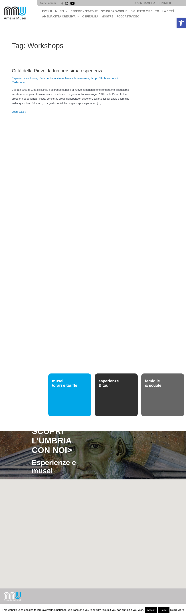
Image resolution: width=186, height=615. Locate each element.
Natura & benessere (77, 78)
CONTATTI (164, 3)
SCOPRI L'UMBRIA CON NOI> (52, 441)
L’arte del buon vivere (51, 78)
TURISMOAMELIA (143, 3)
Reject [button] (164, 610)
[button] (181, 23)
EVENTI (47, 11)
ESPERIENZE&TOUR (84, 11)
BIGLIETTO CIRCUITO (145, 11)
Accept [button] (151, 610)
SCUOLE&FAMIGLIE (114, 11)
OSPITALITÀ (90, 16)
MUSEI (59, 11)
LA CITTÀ (168, 11)
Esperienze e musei (54, 467)
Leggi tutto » (19, 111)
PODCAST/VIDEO (128, 16)
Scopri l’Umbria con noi (104, 78)
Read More (177, 609)
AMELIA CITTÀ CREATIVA (59, 16)
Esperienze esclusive (24, 78)
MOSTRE (107, 16)
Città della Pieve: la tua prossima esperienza (58, 70)
